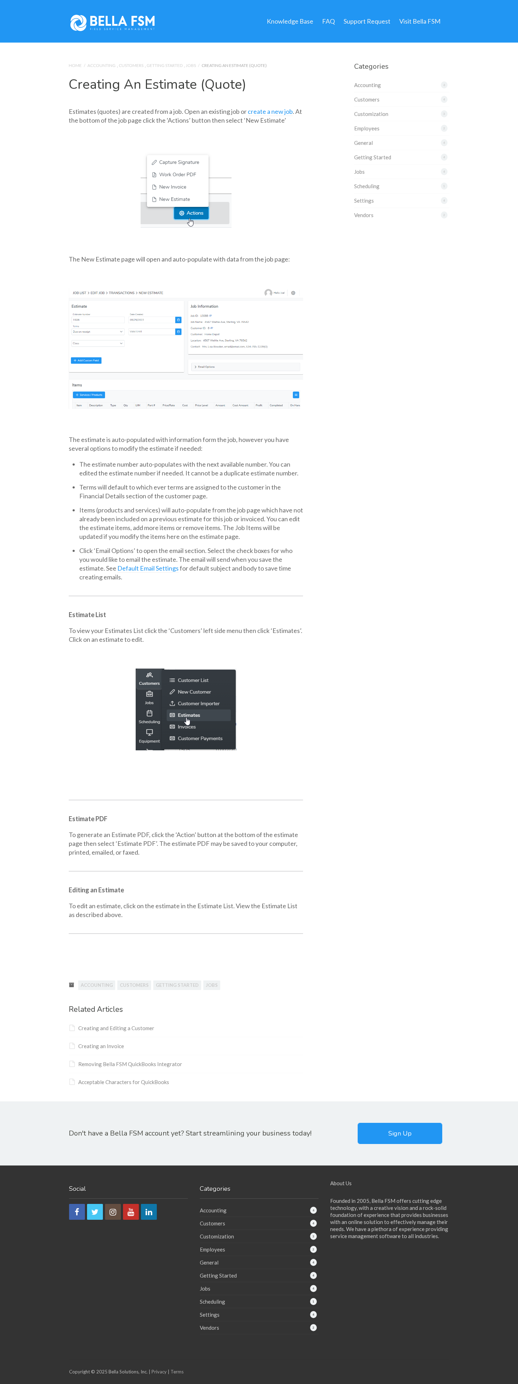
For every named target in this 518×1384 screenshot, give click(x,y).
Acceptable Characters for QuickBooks (123, 1082)
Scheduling (367, 186)
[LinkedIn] (149, 1212)
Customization (371, 114)
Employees (367, 128)
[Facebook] (77, 1212)
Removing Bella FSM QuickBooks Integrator (130, 1064)
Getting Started (165, 65)
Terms (177, 1371)
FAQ (328, 21)
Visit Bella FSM (419, 21)
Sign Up (400, 1133)
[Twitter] (95, 1212)
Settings (364, 200)
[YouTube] (131, 1212)
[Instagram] (113, 1212)
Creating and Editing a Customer (116, 1028)
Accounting (101, 65)
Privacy (159, 1371)
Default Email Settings (148, 568)
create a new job (270, 111)
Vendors (364, 215)
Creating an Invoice (101, 1046)
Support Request (367, 21)
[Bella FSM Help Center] (113, 22)
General (363, 143)
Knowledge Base (290, 21)
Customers (131, 65)
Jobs (191, 65)
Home (75, 65)
